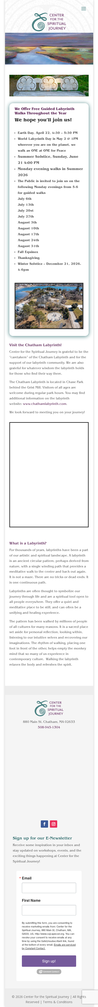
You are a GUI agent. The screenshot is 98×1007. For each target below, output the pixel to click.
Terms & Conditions (57, 1002)
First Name (31, 900)
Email (26, 878)
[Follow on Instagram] (53, 824)
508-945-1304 (49, 727)
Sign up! (49, 961)
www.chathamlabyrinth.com (44, 404)
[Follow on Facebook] (44, 824)
